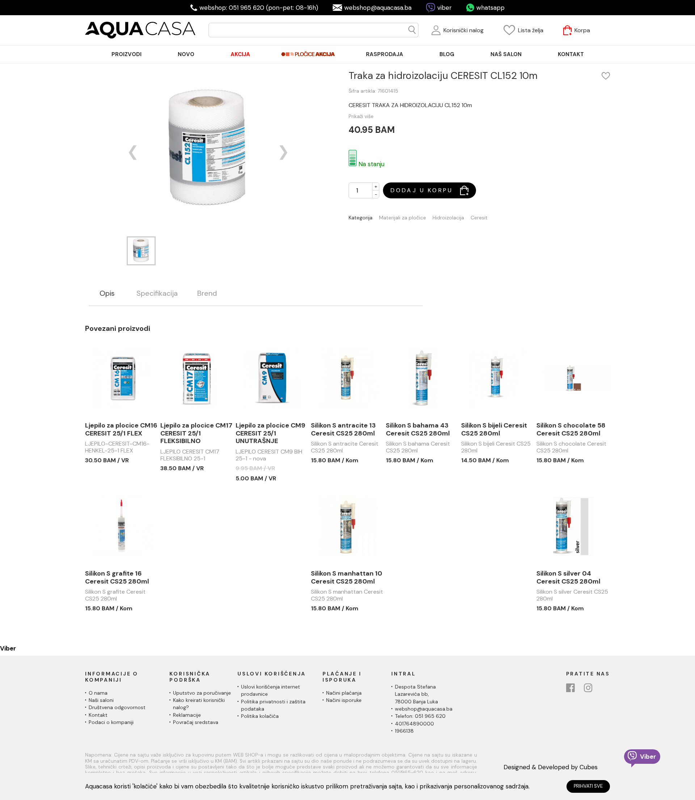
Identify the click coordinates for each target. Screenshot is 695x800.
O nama (98, 693)
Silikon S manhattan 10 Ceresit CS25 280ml (346, 577)
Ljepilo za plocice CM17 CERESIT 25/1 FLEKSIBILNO (196, 433)
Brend (207, 293)
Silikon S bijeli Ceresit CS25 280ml (494, 429)
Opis (107, 293)
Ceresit (479, 218)
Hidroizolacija (448, 218)
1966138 (404, 731)
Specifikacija (157, 293)
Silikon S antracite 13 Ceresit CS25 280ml (343, 429)
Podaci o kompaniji (111, 722)
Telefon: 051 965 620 (420, 716)
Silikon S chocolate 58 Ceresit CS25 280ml (571, 429)
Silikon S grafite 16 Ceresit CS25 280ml (117, 577)
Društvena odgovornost (117, 707)
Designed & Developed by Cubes (551, 767)
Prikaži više (361, 116)
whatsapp (490, 7)
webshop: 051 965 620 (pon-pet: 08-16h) (258, 7)
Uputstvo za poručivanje (202, 693)
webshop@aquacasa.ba (378, 7)
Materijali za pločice (402, 218)
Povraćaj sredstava (195, 722)
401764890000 (414, 723)
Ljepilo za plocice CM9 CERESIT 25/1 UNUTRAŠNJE (270, 433)
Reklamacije (187, 715)
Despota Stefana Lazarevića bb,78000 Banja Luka (416, 694)
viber (444, 7)
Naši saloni (101, 700)
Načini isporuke (344, 700)
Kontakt (98, 715)
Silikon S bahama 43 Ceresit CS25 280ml (418, 429)
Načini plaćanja (344, 693)
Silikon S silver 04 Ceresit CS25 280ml (568, 577)
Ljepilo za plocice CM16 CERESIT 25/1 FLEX (121, 429)
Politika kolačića (260, 716)
